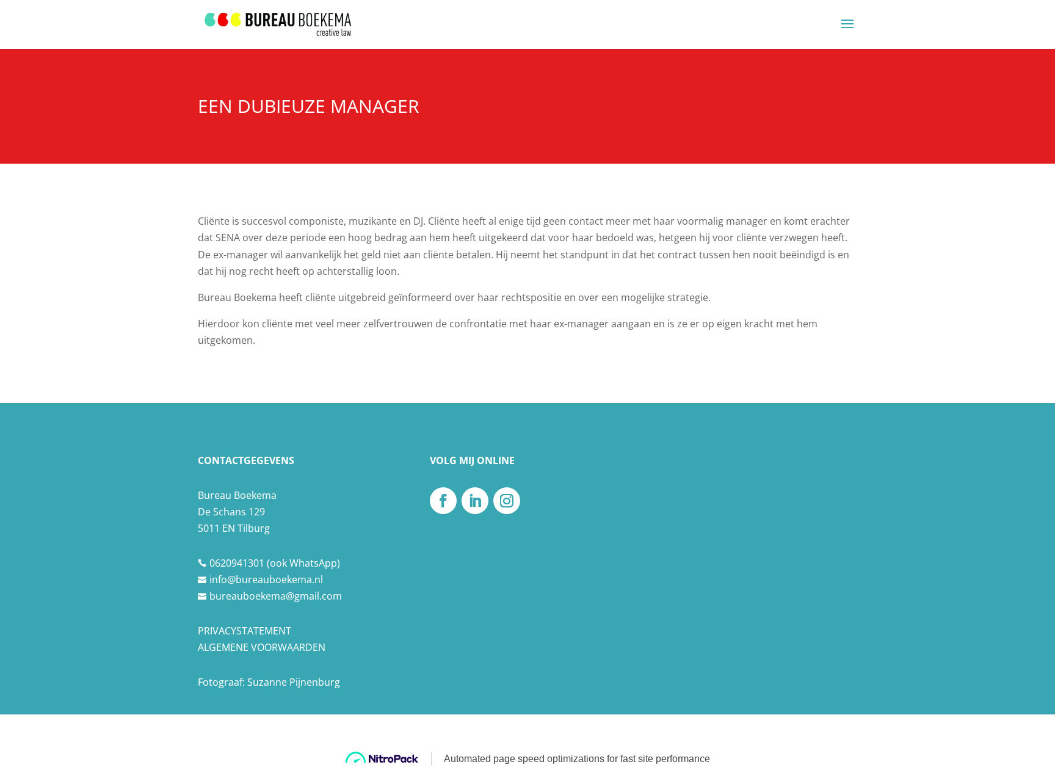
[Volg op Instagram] (506, 500)
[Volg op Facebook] (443, 500)
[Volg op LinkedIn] (475, 500)
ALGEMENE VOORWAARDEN (261, 647)
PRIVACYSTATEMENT (244, 630)
